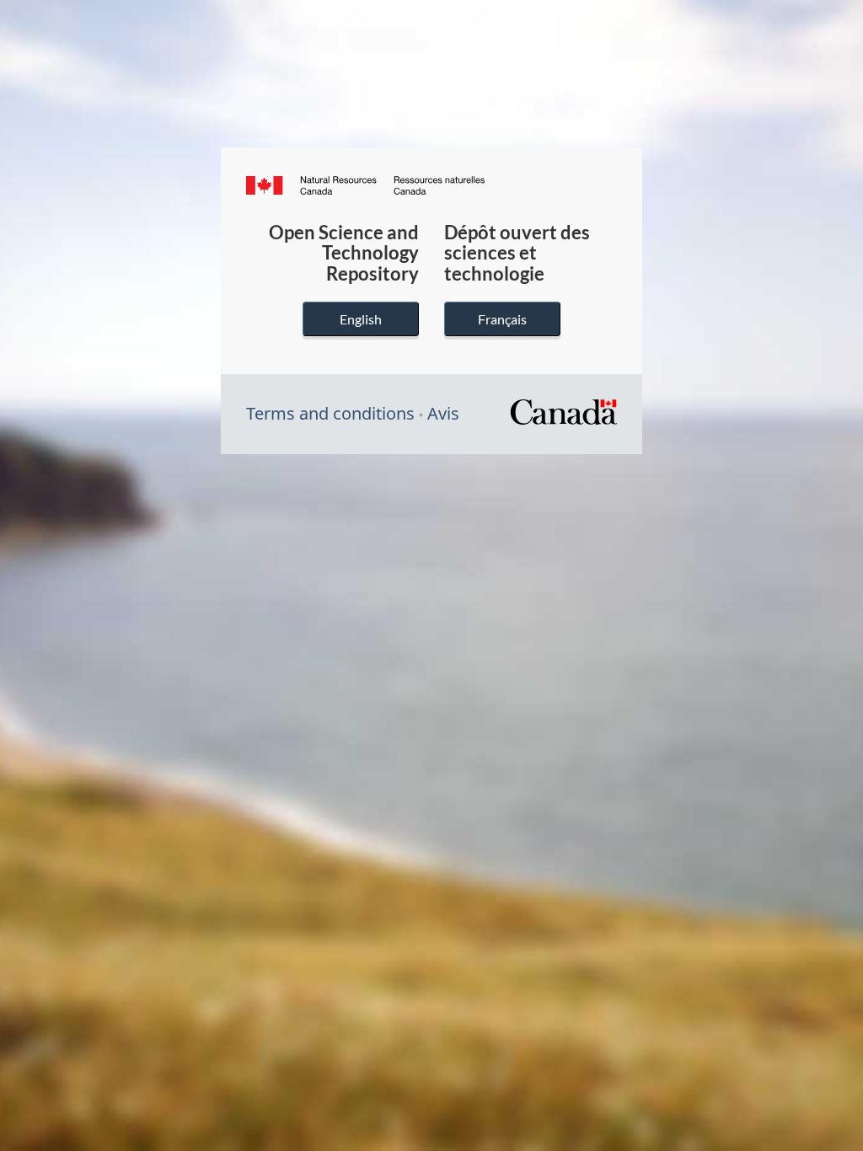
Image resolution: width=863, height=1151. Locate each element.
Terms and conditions (330, 413)
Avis (443, 413)
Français (502, 319)
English (361, 319)
